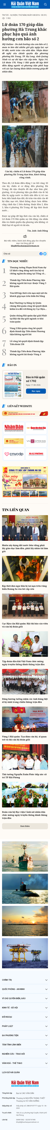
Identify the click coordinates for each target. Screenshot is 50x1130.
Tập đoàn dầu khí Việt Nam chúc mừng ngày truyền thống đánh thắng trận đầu (23, 663)
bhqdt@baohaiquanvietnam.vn (25, 246)
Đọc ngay (36, 391)
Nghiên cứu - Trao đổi (13, 1054)
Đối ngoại (7, 1017)
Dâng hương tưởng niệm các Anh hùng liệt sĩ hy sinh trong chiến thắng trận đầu (25, 700)
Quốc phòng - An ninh (13, 989)
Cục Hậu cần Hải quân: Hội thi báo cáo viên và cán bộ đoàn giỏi (25, 625)
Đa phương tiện (10, 1035)
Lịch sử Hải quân (10, 1072)
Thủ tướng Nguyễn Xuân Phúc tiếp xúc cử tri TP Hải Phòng (24, 776)
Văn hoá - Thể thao (12, 1063)
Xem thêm (25, 826)
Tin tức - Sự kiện (9, 15)
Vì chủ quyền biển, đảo (13, 998)
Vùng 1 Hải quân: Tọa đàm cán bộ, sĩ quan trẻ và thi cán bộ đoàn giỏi (24, 738)
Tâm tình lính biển (11, 1044)
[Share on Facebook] (41, 253)
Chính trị (7, 980)
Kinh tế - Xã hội (10, 1007)
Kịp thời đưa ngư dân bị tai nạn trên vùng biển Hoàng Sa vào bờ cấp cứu (24, 587)
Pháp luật (7, 1026)
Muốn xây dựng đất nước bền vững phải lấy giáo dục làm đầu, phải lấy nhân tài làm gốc (25, 548)
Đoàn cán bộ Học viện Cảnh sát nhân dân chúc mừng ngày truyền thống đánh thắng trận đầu (24, 815)
